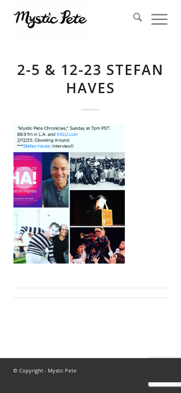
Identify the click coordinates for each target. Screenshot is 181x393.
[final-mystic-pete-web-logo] (74, 18)
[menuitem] (133, 18)
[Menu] (155, 18)
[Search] (133, 18)
